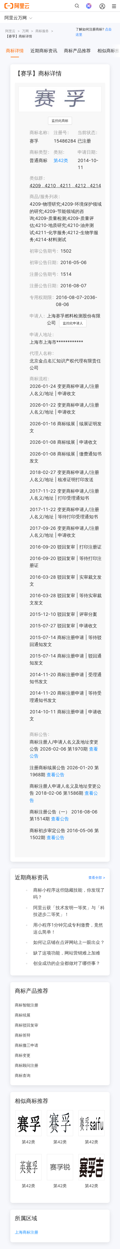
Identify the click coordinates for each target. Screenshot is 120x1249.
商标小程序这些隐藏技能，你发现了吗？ (69, 893)
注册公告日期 (43, 285)
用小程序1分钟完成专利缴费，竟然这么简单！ (68, 928)
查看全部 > (96, 877)
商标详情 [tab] (15, 50)
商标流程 (38, 378)
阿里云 (10, 31)
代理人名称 (41, 353)
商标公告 (38, 734)
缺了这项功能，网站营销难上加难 (66, 953)
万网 (25, 31)
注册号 (60, 132)
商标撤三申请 (26, 1045)
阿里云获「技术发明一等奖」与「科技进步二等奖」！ (69, 911)
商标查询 (22, 1075)
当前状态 (86, 132)
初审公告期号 (43, 251)
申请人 (36, 316)
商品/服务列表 (44, 196)
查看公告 (55, 774)
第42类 (61, 160)
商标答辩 (22, 1035)
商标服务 (42, 31)
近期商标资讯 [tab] (43, 50)
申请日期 (86, 152)
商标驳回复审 (26, 1025)
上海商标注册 (26, 1232)
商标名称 (38, 132)
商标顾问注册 (26, 1065)
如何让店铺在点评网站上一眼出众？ (69, 942)
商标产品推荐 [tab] (77, 50)
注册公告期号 (43, 274)
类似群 (36, 178)
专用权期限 (41, 297)
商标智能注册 (26, 1005)
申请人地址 (41, 334)
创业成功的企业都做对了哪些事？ (66, 963)
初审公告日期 (43, 262)
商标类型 (38, 152)
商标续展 (22, 1015)
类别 (58, 152)
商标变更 (22, 1055)
